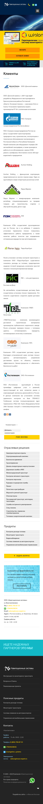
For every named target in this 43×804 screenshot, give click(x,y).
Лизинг (8, 486)
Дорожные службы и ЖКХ (15, 470)
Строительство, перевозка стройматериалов (15, 512)
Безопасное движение (14, 460)
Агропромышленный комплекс (17, 456)
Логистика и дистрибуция (15, 489)
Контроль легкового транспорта (17, 476)
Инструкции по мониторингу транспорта (18, 676)
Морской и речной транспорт (16, 493)
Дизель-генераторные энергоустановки (20, 466)
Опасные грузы (11, 496)
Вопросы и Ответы (10, 681)
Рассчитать (22, 586)
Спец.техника (11, 508)
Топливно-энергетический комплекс (19, 516)
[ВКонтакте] (5, 414)
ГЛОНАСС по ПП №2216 (14, 63)
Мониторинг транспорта (15, 535)
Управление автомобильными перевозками (21, 545)
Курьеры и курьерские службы (17, 483)
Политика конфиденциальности (14, 782)
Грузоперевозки (12, 463)
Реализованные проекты (12, 686)
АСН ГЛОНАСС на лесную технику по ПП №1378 (32, 63)
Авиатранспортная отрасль (16, 453)
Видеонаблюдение (12, 538)
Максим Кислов (33, 794)
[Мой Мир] (10, 414)
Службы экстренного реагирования (18, 504)
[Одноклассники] (7, 414)
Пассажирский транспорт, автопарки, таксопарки (19, 500)
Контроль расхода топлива (15, 532)
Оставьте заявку (22, 56)
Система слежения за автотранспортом (20, 541)
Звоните (22, 50)
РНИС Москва (22, 437)
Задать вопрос (23, 556)
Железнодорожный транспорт (17, 473)
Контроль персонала (13, 479)
